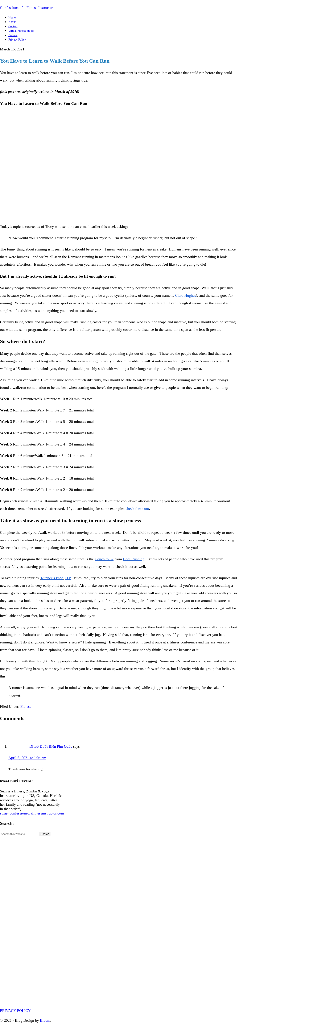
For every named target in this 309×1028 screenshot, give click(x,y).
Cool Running (133, 559)
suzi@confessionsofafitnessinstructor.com (32, 813)
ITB (68, 578)
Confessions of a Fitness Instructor (26, 7)
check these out (137, 508)
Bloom (45, 1020)
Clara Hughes (185, 295)
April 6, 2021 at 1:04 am (27, 758)
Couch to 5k (104, 559)
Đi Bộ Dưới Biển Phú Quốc (50, 746)
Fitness (25, 706)
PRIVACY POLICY (15, 1010)
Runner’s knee (52, 578)
